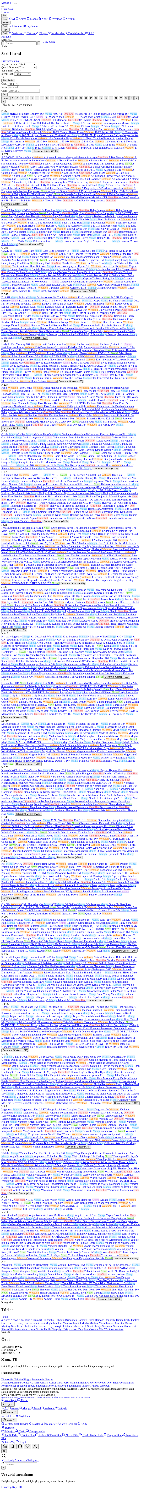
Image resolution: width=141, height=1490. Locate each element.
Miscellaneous (107, 1323)
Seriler (6, 22)
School (77, 1326)
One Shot (23, 1326)
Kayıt (10, 9)
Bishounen (71, 1319)
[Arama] (12, 1446)
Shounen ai (129, 1326)
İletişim (49, 1379)
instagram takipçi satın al (72, 1397)
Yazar (4, 87)
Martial (77, 1323)
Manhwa (68, 1323)
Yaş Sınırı (6, 70)
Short (90, 1326)
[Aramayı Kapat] (2, 43)
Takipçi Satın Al (48, 1397)
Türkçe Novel (70, 1329)
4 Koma (6, 1319)
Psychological (56, 1326)
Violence (94, 1329)
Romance (43, 1326)
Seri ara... (6, 39)
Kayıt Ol (17, 1487)
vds (88, 1397)
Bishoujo (60, 1319)
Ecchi (127, 1319)
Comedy (83, 1319)
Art (40, 1319)
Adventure (25, 1319)
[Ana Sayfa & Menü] (4, 1446)
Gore (4, 1323)
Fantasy (135, 1319)
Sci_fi (15, 1385)
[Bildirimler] (27, 1446)
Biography (48, 1319)
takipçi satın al (37, 1397)
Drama (120, 1319)
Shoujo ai (107, 1326)
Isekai (36, 1323)
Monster (120, 1323)
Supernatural (21, 1329)
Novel (14, 1326)
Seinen (68, 1326)
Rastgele (6, 36)
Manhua (58, 1323)
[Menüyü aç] (15, 3)
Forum (5, 12)
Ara (4, 94)
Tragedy (57, 1329)
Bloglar (27, 1379)
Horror (28, 1323)
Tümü (4, 1316)
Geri (5, 19)
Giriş (4, 9)
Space (32, 1329)
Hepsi (5, 98)
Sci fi (84, 1326)
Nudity (33, 1326)
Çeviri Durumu (9, 67)
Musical (129, 1323)
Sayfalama (13, 61)
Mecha (86, 1323)
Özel (4, 83)
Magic (49, 1323)
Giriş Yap (6, 1487)
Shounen (118, 1326)
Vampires (83, 1329)
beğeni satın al (58, 1397)
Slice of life (7, 1329)
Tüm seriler (7, 1379)
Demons (100, 1319)
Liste (4, 61)
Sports (40, 1329)
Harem (12, 1323)
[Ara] (38, 43)
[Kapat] (4, 1451)
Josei (43, 1323)
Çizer (4, 90)
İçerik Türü (7, 73)
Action (15, 1319)
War (101, 1329)
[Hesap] (35, 1446)
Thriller (48, 1329)
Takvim (18, 1379)
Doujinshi (110, 1319)
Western (119, 1329)
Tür (4, 15)
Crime (91, 1319)
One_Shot (112, 1382)
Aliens (34, 1319)
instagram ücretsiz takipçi (9, 1397)
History (20, 1323)
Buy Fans (84, 1397)
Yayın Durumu (9, 64)
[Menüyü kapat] (2, 6)
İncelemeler (38, 1379)
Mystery (6, 1326)
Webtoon (109, 1329)
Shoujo (98, 1326)
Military (94, 1323)
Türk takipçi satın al (25, 1397)
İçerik (5, 30)
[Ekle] (20, 1446)
